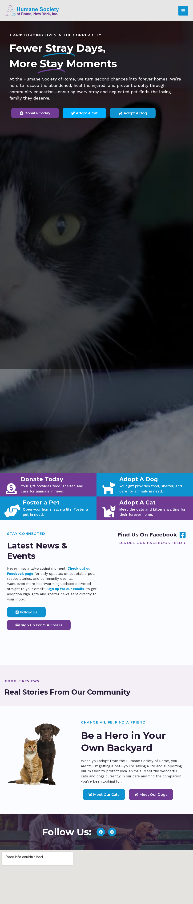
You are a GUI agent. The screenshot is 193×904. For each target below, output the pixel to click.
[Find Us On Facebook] (182, 535)
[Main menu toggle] (183, 11)
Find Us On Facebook (147, 535)
